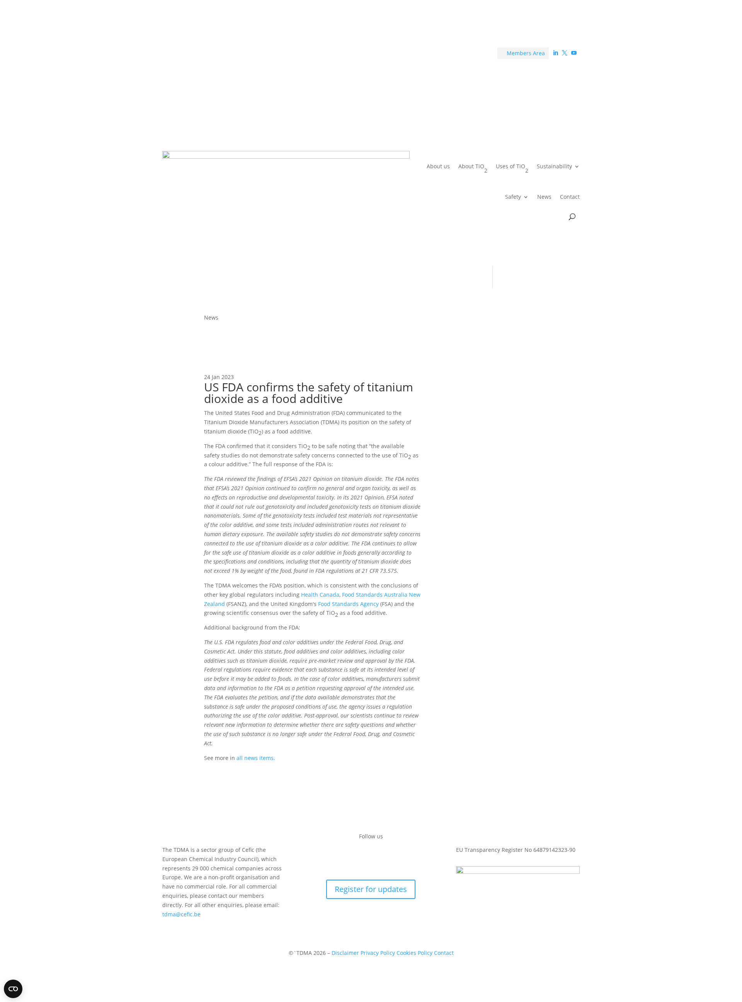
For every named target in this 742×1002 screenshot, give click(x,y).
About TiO (472, 168)
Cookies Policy (415, 952)
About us (438, 166)
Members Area (523, 53)
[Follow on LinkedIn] (355, 859)
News (544, 196)
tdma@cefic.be (181, 914)
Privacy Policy (378, 952)
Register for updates (371, 889)
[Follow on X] (371, 859)
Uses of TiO (512, 168)
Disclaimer (345, 952)
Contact (570, 196)
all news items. (256, 758)
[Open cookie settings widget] (13, 989)
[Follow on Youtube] (386, 859)
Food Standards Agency (348, 604)
